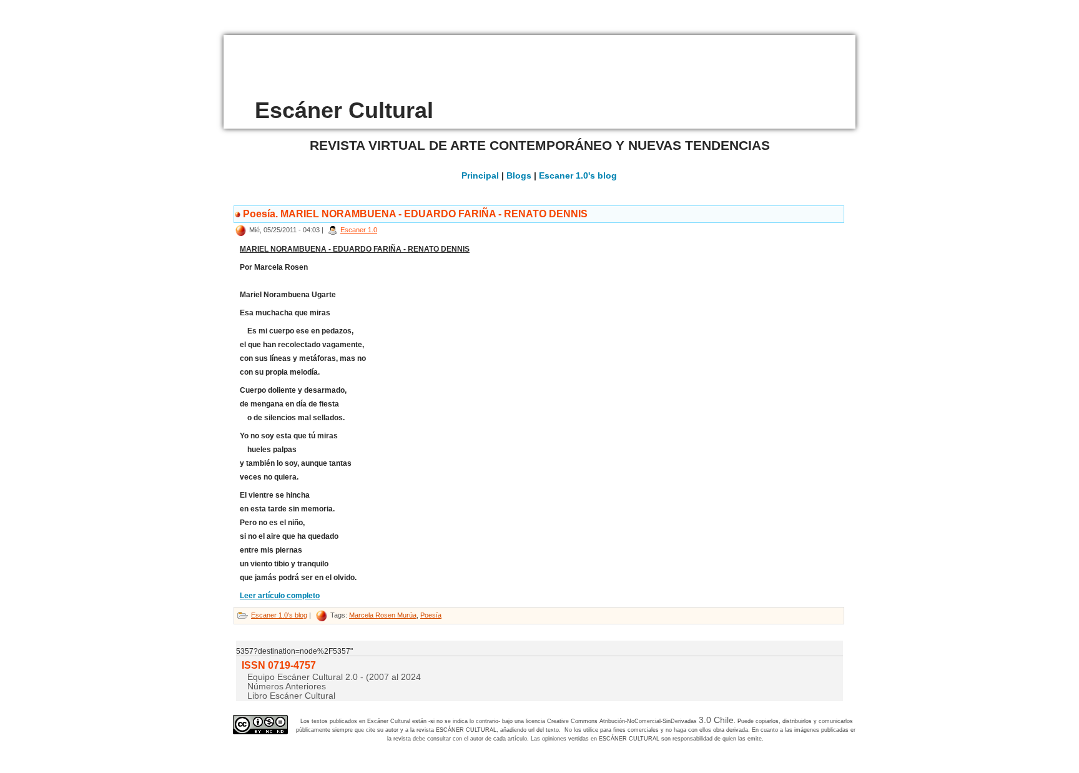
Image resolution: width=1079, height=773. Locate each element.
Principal (480, 175)
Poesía (430, 615)
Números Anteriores (286, 686)
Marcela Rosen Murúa (382, 615)
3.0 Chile (716, 720)
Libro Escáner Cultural (291, 696)
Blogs (518, 175)
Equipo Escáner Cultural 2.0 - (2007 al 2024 (334, 677)
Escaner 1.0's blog (578, 175)
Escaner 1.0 (358, 230)
